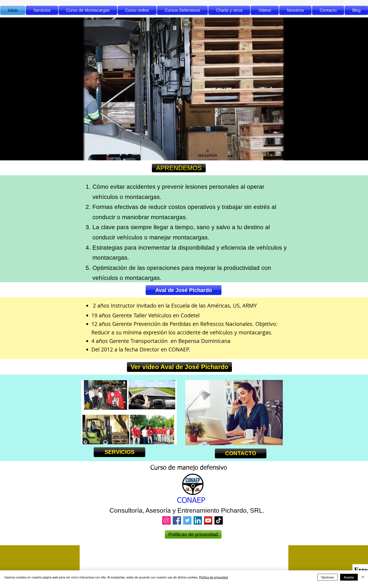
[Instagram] (166, 520)
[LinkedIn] (198, 520)
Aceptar (349, 577)
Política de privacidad (213, 577)
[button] (182, 10)
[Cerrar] (362, 577)
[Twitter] (187, 520)
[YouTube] (208, 520)
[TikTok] (218, 520)
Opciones (327, 577)
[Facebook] (177, 520)
